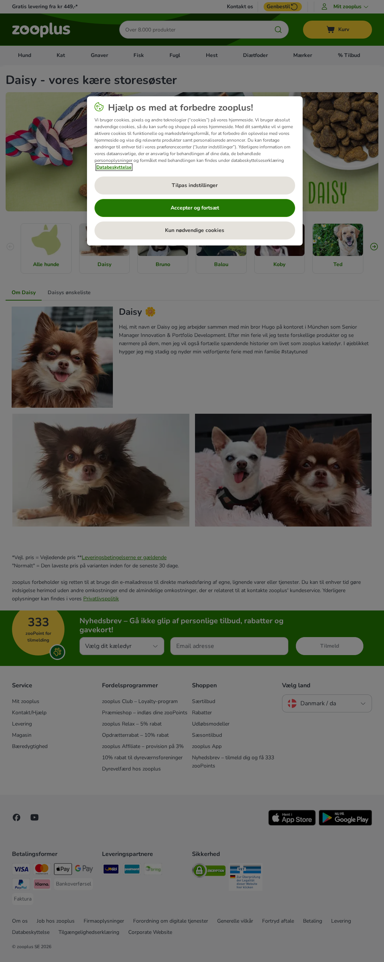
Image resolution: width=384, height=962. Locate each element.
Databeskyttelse (114, 167)
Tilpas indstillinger (195, 185)
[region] (195, 170)
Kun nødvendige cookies (194, 230)
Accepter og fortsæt (195, 207)
